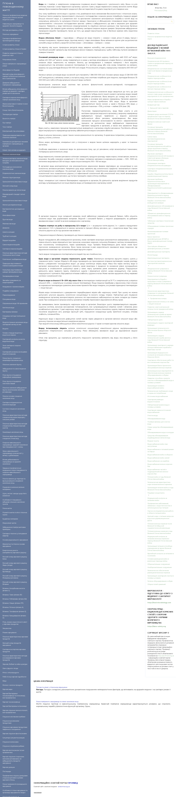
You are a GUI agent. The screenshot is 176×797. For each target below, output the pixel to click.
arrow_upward (171, 792)
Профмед (73, 783)
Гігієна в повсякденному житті (13, 7)
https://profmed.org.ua (166, 656)
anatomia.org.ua (64, 787)
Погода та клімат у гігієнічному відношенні (51, 687)
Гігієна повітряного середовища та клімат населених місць (57, 702)
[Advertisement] (88, 198)
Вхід (165, 10)
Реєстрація (158, 10)
